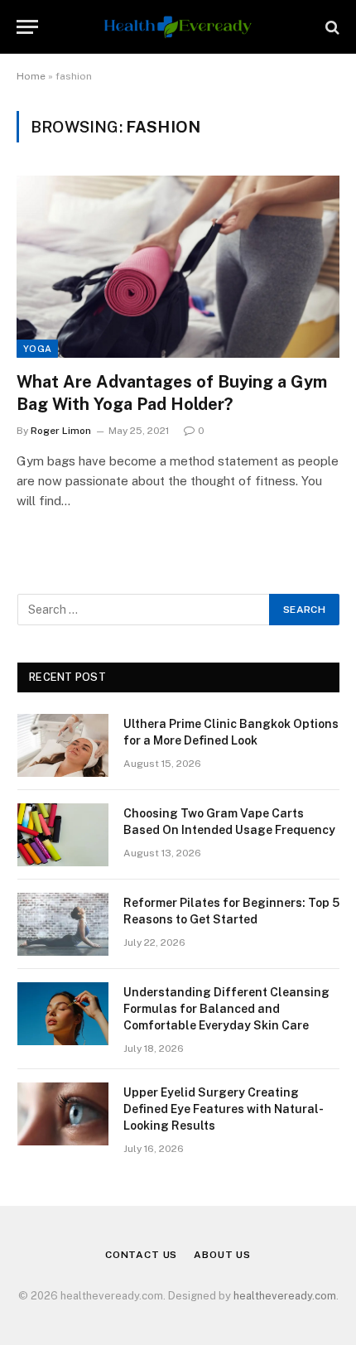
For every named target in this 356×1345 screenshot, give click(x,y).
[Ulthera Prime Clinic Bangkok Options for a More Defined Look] (62, 745)
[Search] (330, 27)
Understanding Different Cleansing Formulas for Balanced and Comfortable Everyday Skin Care (226, 1009)
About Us (222, 1255)
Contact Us (141, 1255)
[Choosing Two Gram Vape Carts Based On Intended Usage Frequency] (62, 834)
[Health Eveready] (178, 27)
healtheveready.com (284, 1296)
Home (31, 76)
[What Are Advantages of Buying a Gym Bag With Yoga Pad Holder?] (178, 266)
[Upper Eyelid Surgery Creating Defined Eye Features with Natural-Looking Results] (62, 1113)
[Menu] (27, 27)
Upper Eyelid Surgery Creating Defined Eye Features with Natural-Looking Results (223, 1109)
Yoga (37, 349)
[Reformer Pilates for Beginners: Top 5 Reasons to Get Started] (62, 924)
